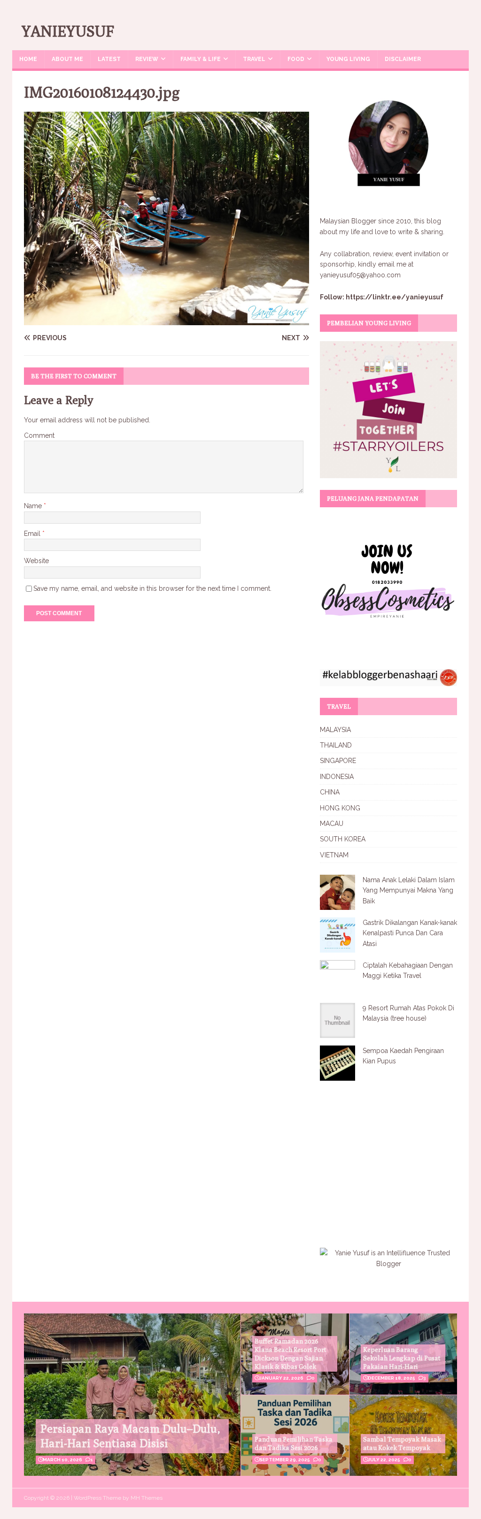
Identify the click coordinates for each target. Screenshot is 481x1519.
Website (36, 561)
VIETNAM (334, 855)
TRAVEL (254, 59)
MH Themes (147, 1498)
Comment (39, 435)
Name (34, 506)
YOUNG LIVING (348, 59)
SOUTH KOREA (342, 839)
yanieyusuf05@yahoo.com (360, 275)
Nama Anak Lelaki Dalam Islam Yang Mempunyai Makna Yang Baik (409, 890)
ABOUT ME (67, 59)
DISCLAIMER (403, 59)
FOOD (295, 59)
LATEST (109, 59)
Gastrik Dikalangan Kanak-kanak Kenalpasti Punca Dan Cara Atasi (410, 933)
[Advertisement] (399, 1158)
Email (33, 533)
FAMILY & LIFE (200, 59)
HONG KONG (340, 808)
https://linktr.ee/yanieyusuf (394, 297)
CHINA (330, 792)
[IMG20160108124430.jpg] (166, 320)
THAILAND (336, 745)
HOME (28, 59)
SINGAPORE (338, 760)
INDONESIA (337, 776)
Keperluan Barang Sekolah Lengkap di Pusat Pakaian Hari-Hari (402, 1358)
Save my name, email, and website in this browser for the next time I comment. (152, 588)
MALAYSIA (335, 729)
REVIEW (146, 59)
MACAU (331, 823)
